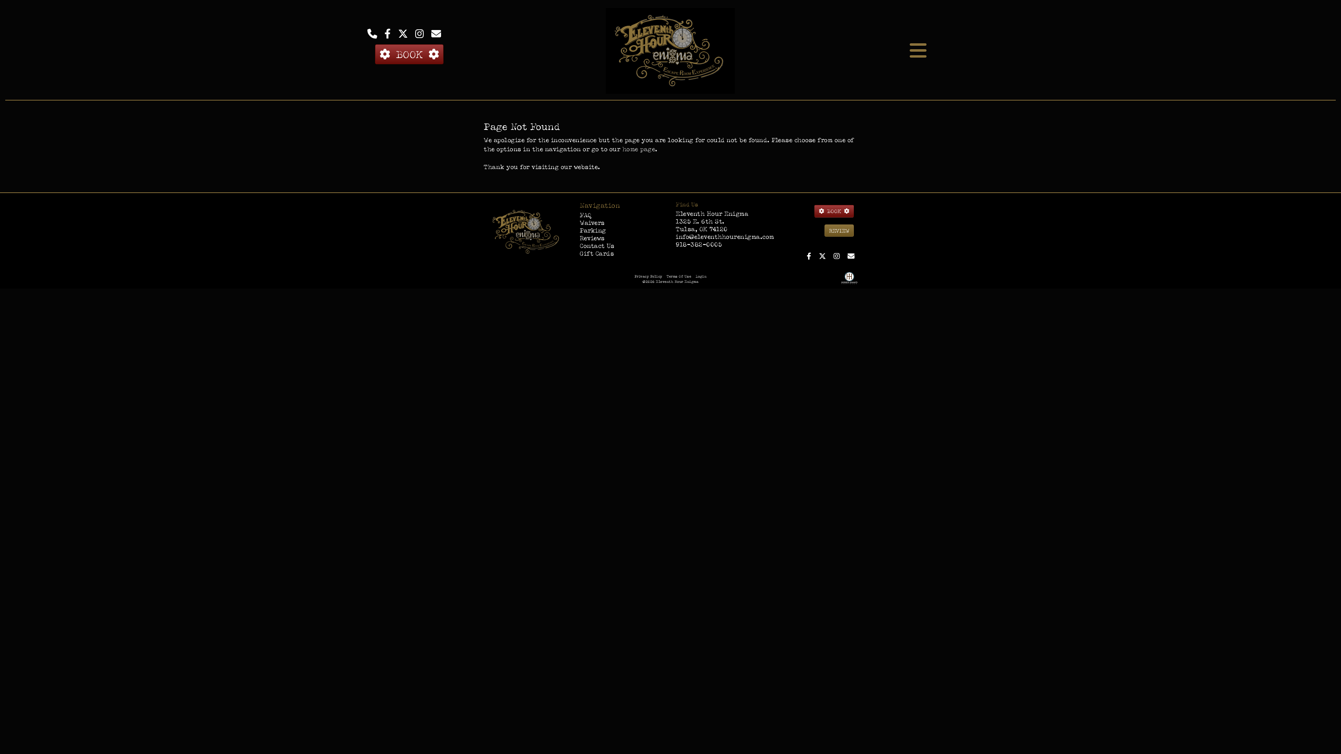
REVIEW (839, 230)
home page (638, 149)
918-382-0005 (699, 244)
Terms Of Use (679, 276)
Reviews (592, 238)
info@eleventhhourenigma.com (725, 236)
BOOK (409, 54)
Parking (593, 230)
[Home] (526, 231)
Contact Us (597, 246)
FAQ (586, 215)
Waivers (592, 223)
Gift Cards (597, 253)
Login (701, 276)
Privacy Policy (648, 276)
